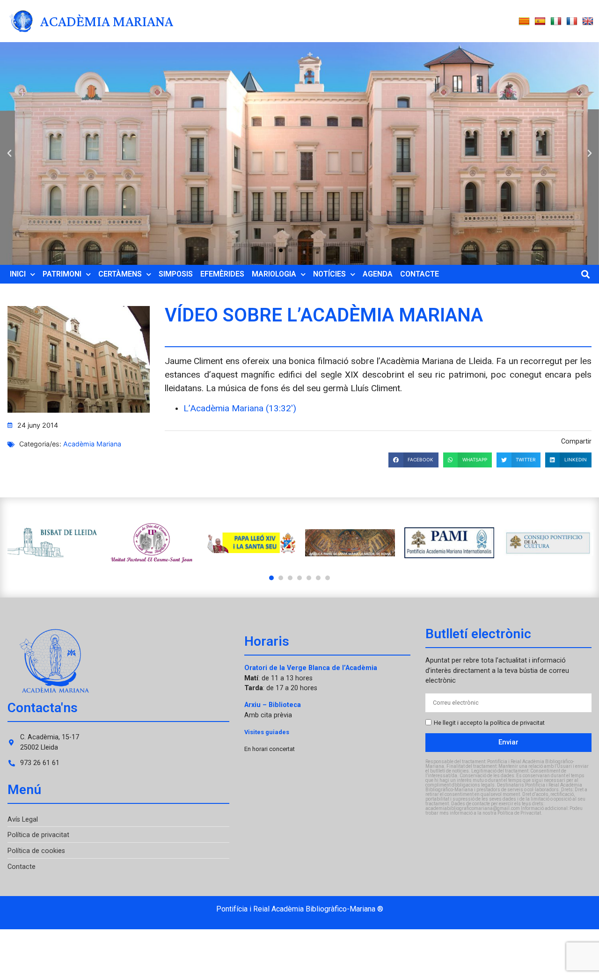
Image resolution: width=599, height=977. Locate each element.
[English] (587, 21)
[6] (318, 578)
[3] (290, 578)
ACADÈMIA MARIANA (106, 21)
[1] (271, 578)
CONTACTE (419, 274)
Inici (18, 274)
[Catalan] (524, 21)
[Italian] (556, 21)
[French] (571, 21)
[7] (327, 578)
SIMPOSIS (176, 274)
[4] (299, 578)
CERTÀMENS (120, 274)
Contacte (21, 867)
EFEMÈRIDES (222, 274)
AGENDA (378, 274)
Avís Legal (22, 820)
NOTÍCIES (329, 274)
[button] (9, 153)
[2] (280, 578)
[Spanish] (540, 21)
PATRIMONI (62, 274)
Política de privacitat (38, 835)
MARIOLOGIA (274, 274)
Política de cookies (36, 851)
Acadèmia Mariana (92, 444)
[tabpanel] (52, 542)
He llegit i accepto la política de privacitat (489, 722)
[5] (309, 578)
